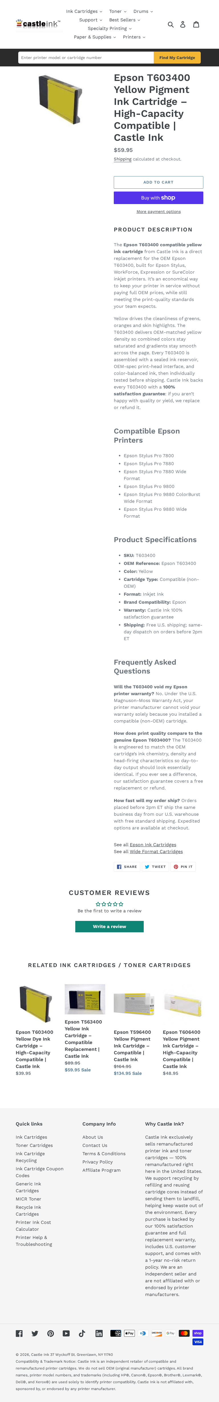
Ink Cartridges (31, 1137)
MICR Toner (28, 1199)
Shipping (122, 159)
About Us (92, 1137)
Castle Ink (40, 1354)
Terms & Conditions (103, 1153)
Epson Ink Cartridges (153, 844)
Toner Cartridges (34, 1145)
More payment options (159, 211)
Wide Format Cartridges (156, 851)
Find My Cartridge (177, 57)
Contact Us (94, 1145)
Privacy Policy (97, 1162)
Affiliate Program (101, 1170)
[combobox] (86, 58)
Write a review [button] (109, 926)
